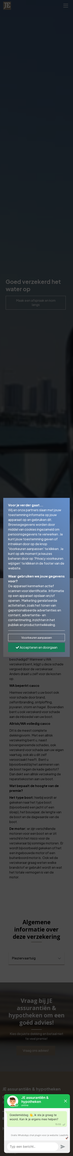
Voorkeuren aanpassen (36, 637)
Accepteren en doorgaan (38, 647)
